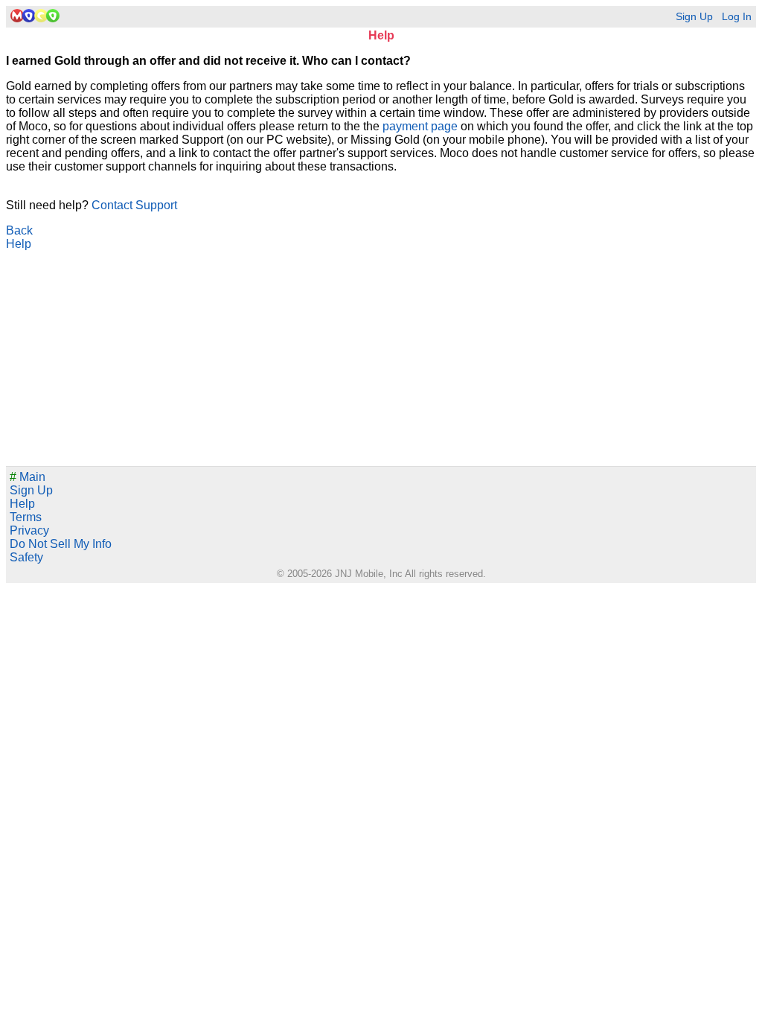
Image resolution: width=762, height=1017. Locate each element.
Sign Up (694, 16)
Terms (26, 517)
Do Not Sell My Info (61, 544)
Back (19, 230)
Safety (26, 557)
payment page (420, 126)
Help (18, 243)
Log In (737, 16)
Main (27, 477)
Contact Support (134, 205)
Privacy (29, 530)
